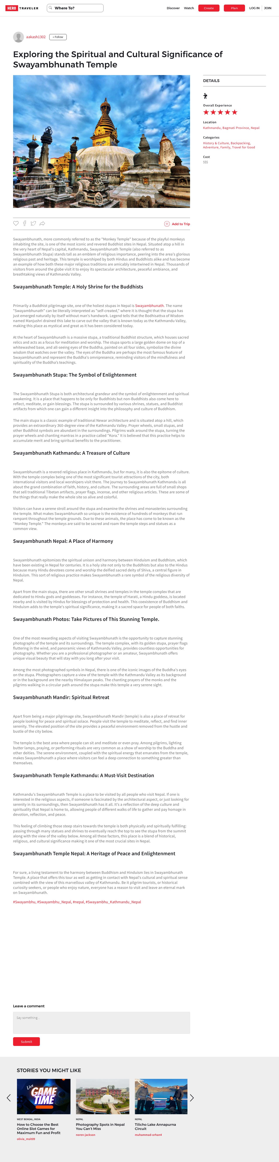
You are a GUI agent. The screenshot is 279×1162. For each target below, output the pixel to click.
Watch (189, 8)
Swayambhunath (149, 305)
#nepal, (79, 901)
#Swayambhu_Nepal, (55, 901)
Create (209, 8)
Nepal (79, 1119)
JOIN (267, 8)
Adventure (211, 147)
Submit (26, 1041)
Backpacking (240, 143)
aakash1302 (36, 36)
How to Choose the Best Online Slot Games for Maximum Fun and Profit (39, 1129)
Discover (173, 8)
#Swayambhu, (25, 901)
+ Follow (58, 37)
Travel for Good (243, 147)
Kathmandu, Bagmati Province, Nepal (231, 128)
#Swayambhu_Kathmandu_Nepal (113, 901)
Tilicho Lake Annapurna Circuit (155, 1127)
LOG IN (254, 8)
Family (225, 147)
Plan (234, 8)
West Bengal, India (29, 1119)
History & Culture (216, 143)
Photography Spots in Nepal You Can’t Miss (100, 1127)
